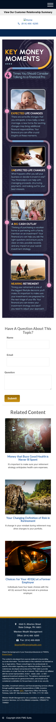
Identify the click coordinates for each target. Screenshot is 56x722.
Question (9, 372)
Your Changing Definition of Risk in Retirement (28, 519)
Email (10, 355)
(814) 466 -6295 (29, 23)
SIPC (22, 690)
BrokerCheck (7, 654)
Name (10, 337)
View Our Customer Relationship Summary (28, 12)
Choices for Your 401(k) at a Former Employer (28, 581)
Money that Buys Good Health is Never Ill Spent (28, 458)
